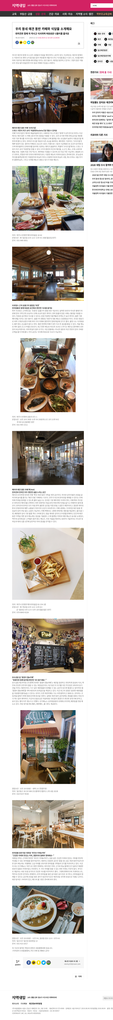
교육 (14, 14)
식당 (108, 44)
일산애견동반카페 (103, 55)
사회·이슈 (67, 14)
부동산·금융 (26, 14)
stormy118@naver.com (72, 964)
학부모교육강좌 (104, 14)
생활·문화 (40, 14)
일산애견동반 (101, 50)
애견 (98, 39)
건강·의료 (54, 14)
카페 (98, 44)
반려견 (99, 61)
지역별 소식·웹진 (84, 14)
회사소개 (15, 1003)
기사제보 (24, 1003)
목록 (80, 976)
